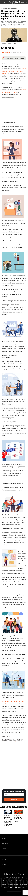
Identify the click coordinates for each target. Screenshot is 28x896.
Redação (3, 884)
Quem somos (6, 880)
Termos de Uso (23, 884)
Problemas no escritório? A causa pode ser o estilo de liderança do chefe (8, 821)
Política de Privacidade (12, 884)
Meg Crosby (6, 53)
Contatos (5, 887)
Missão (13, 880)
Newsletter (24, 2)
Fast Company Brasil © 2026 (14, 891)
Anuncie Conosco (20, 880)
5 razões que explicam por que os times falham (18, 819)
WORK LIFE (13, 8)
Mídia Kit (11, 887)
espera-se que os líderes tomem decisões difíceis (14, 71)
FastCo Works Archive (20, 887)
